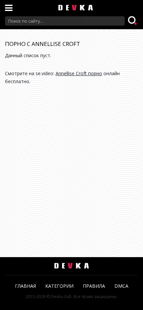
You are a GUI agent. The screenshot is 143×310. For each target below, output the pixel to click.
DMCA (121, 286)
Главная (25, 286)
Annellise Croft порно (79, 73)
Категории (59, 286)
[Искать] (133, 21)
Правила (94, 286)
